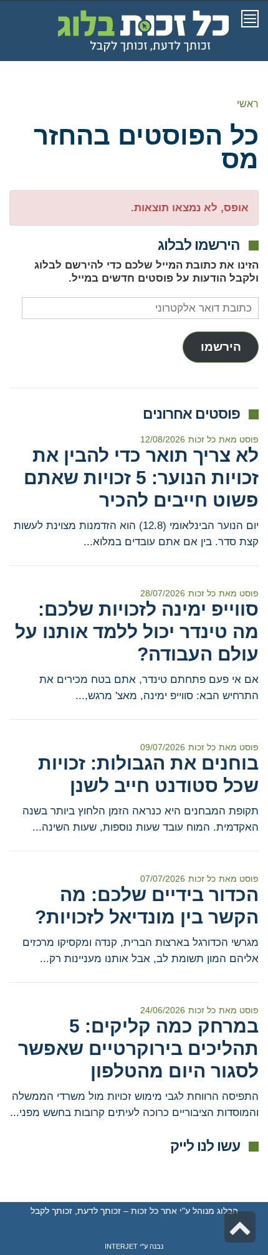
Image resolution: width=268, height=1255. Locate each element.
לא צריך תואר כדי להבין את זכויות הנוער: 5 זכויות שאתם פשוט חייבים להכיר (141, 477)
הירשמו (221, 346)
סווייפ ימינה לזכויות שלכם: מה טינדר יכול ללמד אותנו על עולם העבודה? (137, 631)
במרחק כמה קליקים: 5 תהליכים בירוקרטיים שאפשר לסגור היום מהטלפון (138, 1048)
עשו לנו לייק (205, 1146)
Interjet (121, 1246)
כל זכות (202, 439)
